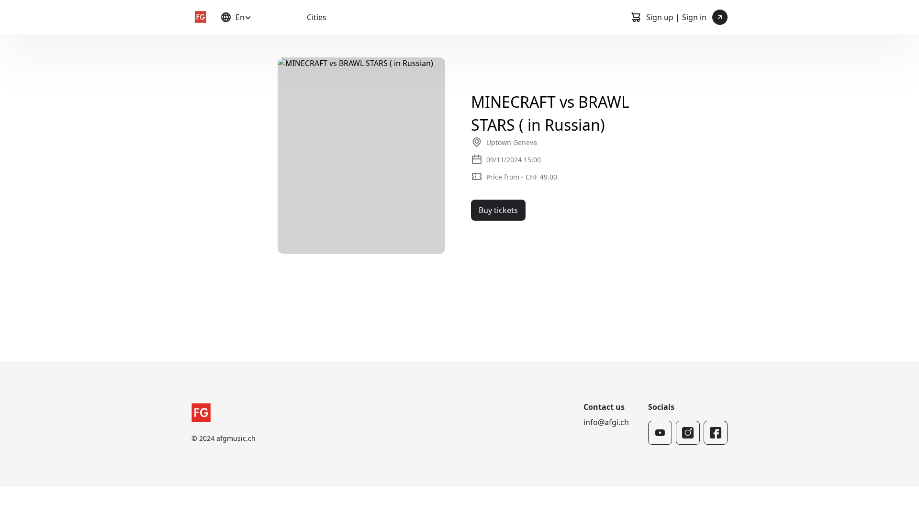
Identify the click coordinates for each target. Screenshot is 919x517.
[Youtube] (660, 433)
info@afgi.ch (606, 422)
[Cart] (635, 17)
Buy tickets (498, 210)
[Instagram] (688, 433)
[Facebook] (716, 433)
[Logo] (200, 17)
